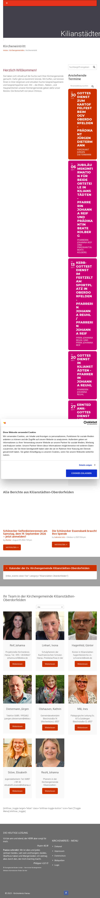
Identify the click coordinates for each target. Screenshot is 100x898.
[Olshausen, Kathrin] (50, 689)
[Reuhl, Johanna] (50, 752)
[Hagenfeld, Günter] (82, 625)
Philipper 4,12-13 (40, 863)
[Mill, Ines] (82, 689)
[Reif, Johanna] (17, 625)
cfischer (8, 540)
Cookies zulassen (81, 473)
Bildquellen (59, 860)
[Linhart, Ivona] (50, 625)
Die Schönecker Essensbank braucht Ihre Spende (74, 532)
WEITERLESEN (11, 547)
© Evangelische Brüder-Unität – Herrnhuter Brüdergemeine (22, 867)
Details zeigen (85, 465)
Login (57, 865)
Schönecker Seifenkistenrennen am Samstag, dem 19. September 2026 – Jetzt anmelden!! (25, 533)
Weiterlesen (17, 664)
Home (5, 50)
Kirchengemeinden (16, 50)
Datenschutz (60, 855)
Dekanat (58, 846)
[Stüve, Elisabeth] (17, 752)
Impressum (59, 851)
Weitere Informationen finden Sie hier (15, 870)
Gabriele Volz (59, 537)
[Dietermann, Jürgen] (17, 689)
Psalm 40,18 (42, 845)
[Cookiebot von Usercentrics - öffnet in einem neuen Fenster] (85, 423)
